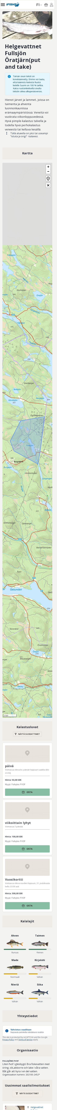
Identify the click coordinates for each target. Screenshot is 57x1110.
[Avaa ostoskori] (46, 5)
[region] (27, 25)
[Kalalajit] (27, 921)
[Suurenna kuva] (27, 25)
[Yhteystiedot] (27, 1016)
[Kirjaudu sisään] (51, 5)
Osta (29, 792)
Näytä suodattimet (29, 734)
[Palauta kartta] (48, 178)
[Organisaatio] (27, 1050)
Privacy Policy (8, 1039)
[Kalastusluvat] (27, 730)
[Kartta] (27, 153)
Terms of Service (25, 1039)
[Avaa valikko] (2, 4)
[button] (48, 167)
